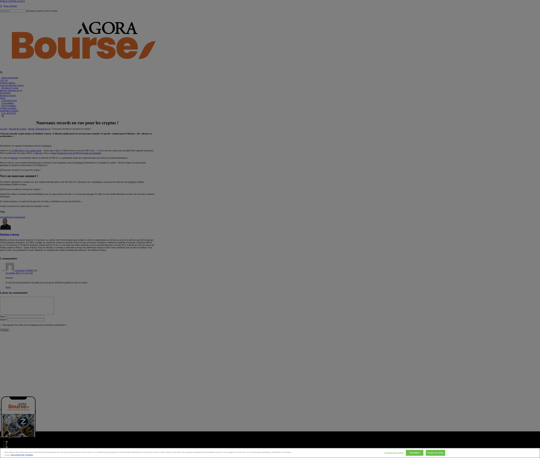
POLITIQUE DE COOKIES (22, 455)
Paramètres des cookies (394, 453)
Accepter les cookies (435, 453)
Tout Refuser (415, 453)
